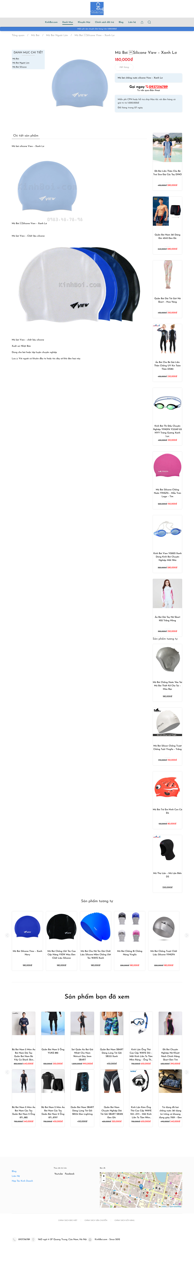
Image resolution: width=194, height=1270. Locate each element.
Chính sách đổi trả (104, 22)
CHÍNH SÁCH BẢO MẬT (67, 1220)
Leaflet (163, 1206)
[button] (7, 935)
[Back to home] (97, 8)
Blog (121, 22)
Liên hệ (132, 22)
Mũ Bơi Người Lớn (20, 63)
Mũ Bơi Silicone (19, 67)
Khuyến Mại (84, 22)
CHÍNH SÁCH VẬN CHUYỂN (96, 1220)
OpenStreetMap (175, 1206)
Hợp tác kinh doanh (22, 1181)
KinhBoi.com (51, 22)
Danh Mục (67, 22)
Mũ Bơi (15, 59)
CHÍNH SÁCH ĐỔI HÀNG (124, 1220)
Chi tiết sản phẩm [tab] (25, 135)
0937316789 (158, 87)
